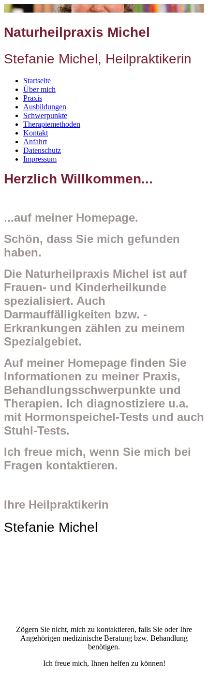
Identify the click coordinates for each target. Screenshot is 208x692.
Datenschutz (42, 150)
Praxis (32, 98)
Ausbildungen (44, 107)
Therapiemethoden (51, 124)
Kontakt (35, 133)
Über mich (39, 89)
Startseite (37, 80)
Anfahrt (35, 141)
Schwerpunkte (45, 115)
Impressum (40, 159)
